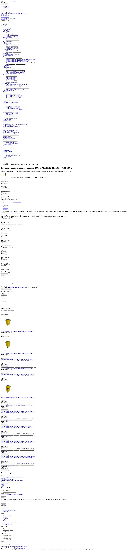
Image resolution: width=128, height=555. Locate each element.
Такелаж (5, 91)
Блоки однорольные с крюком (13, 107)
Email (2, 491)
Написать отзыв (4, 274)
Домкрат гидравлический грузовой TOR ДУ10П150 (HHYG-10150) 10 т (17, 412)
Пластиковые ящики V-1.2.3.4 (10, 141)
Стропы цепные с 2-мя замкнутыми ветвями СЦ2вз (17, 84)
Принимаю (3, 504)
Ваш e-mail (3, 298)
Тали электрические (7, 37)
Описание (5, 205)
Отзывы (5, 208)
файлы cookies (38, 499)
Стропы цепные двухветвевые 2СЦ (14, 85)
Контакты (5, 160)
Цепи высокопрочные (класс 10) (13, 97)
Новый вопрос (4, 294)
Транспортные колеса (8, 137)
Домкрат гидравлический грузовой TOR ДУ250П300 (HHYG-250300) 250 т (18, 397)
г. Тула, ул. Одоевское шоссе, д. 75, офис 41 (13, 544)
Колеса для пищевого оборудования (11, 126)
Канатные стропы (7, 67)
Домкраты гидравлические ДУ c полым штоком (17, 61)
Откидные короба (7, 144)
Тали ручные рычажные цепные (13, 32)
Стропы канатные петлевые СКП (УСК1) (15, 72)
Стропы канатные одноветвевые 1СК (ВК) (15, 71)
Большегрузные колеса (8, 123)
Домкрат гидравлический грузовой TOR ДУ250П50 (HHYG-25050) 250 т (17, 375)
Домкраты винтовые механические (11, 54)
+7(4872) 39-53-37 (5, 17)
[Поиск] (15, 1)
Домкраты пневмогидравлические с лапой (15, 64)
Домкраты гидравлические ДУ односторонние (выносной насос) (20, 59)
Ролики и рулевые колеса (9, 138)
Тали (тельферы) (7, 28)
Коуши (4, 101)
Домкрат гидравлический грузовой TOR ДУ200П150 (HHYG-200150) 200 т (18, 368)
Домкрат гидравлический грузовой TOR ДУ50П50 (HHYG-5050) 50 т (16, 427)
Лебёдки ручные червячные (12, 47)
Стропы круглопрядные (11, 82)
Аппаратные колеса (7, 120)
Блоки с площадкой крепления (13, 108)
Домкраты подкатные (8, 55)
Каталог (2, 513)
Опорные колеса (7, 136)
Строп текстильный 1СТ (11, 76)
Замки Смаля (6, 110)
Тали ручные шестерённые (12, 35)
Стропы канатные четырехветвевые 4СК (15, 73)
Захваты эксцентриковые (11, 118)
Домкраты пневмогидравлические (14, 58)
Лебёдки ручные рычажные (12, 46)
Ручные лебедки (7, 43)
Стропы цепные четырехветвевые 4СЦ (15, 89)
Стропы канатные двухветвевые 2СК (14, 68)
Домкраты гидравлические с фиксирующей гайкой (17, 60)
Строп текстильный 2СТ (11, 77)
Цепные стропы (6, 83)
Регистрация (6, 7)
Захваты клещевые (10, 117)
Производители (6, 150)
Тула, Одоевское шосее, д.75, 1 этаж (8, 18)
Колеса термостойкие (8, 131)
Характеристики (7, 206)
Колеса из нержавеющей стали (10, 130)
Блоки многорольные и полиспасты (14, 104)
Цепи (4, 92)
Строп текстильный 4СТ (11, 78)
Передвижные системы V (12, 142)
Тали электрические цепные (12, 40)
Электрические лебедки (8, 49)
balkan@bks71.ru (4, 19)
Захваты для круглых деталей (12, 115)
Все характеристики (5, 198)
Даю (12, 494)
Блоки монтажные (7, 103)
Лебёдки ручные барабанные (12, 44)
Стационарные (6, 30)
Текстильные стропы (8, 74)
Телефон (2, 493)
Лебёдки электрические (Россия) (13, 52)
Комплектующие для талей (12, 36)
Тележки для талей (7, 41)
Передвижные (6, 29)
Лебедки (5, 42)
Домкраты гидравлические (9, 56)
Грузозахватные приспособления (10, 102)
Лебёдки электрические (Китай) (13, 50)
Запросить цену (4, 183)
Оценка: (2, 284)
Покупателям (4, 526)
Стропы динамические (8, 90)
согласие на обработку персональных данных (13, 494)
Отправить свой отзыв (5, 288)
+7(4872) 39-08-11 (5, 14)
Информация (3, 505)
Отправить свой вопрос (6, 308)
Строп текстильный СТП (11, 80)
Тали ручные (6, 31)
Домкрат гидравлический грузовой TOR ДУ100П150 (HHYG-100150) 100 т (18, 457)
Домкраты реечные (7, 65)
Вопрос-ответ (6, 158)
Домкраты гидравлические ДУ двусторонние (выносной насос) (20, 62)
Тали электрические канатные (13, 38)
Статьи (4, 157)
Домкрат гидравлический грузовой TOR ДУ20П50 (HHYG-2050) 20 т (16, 405)
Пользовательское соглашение (13, 155)
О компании (6, 152)
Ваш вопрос (3, 301)
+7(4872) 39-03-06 (5, 15)
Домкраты (5, 53)
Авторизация (6, 6)
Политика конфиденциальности (13, 154)
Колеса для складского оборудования (11, 133)
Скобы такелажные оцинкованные (11, 100)
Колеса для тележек (7, 119)
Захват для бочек (10, 114)
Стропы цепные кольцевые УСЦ (13, 86)
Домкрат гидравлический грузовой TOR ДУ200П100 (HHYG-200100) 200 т (18, 331)
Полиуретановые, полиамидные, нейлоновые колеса (15, 124)
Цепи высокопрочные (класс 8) (13, 94)
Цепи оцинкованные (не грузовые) (14, 96)
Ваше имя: (3, 275)
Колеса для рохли (7, 121)
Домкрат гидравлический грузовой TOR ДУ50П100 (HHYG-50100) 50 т (17, 442)
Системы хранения (7, 139)
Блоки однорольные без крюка (13, 106)
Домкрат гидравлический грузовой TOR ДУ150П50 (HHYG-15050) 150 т (17, 465)
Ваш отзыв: (3, 278)
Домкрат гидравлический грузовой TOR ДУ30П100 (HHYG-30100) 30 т (17, 435)
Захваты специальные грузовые (10, 112)
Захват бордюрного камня (12, 113)
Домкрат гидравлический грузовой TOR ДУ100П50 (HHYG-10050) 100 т (17, 450)
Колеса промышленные (8, 129)
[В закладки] (8, 336)
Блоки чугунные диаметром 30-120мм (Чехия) (16, 109)
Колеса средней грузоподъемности (11, 132)
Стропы (5, 66)
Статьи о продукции (8, 530)
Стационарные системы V (12, 143)
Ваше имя (3, 296)
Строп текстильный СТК (11, 79)
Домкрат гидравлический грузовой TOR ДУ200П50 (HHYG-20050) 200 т (17, 360)
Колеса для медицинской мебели (10, 127)
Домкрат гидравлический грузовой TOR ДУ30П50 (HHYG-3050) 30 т (16, 420)
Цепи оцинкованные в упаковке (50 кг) (15, 95)
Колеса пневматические (8, 125)
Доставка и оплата (7, 151)
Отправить (3, 497)
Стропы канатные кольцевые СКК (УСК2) (15, 70)
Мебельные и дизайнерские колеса (11, 135)
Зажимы (5, 98)
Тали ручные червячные (11, 34)
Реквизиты (8, 156)
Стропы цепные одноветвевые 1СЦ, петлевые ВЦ (17, 88)
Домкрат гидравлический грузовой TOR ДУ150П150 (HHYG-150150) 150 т (18, 353)
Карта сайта (22, 548)
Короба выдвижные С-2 (8, 145)
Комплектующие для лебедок (12, 48)
